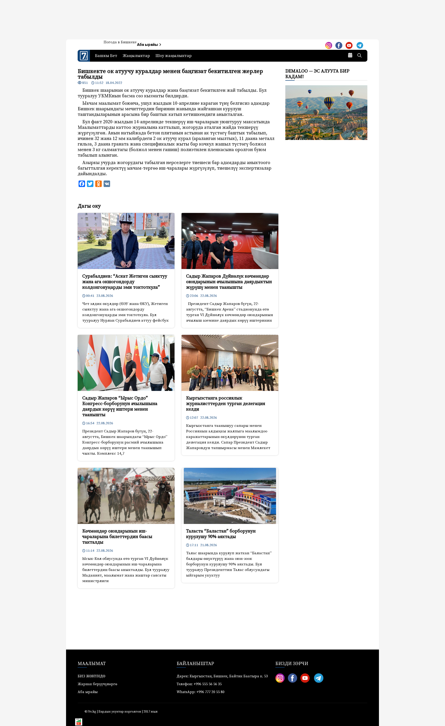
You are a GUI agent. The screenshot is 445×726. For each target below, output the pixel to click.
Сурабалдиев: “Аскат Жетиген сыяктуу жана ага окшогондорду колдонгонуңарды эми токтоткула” (124, 281)
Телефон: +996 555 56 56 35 (199, 684)
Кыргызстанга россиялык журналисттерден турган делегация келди (225, 403)
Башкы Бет (106, 55)
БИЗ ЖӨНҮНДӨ (91, 676)
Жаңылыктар (136, 55)
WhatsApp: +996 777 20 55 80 (200, 692)
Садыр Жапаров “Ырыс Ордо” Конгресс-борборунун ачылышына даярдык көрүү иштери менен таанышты (119, 406)
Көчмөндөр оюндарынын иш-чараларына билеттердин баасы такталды (117, 536)
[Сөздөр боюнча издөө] (359, 56)
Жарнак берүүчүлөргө (97, 684)
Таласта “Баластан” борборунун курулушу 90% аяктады (221, 534)
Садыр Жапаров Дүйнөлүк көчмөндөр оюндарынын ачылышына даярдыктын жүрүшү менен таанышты (229, 281)
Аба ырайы (148, 45)
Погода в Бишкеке (120, 42)
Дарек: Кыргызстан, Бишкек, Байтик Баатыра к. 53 (222, 676)
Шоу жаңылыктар (174, 55)
